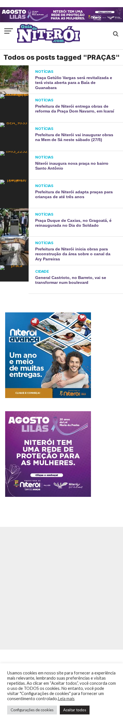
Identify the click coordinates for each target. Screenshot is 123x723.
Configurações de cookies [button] (32, 710)
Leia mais (66, 698)
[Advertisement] (61, 588)
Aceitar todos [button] (74, 710)
